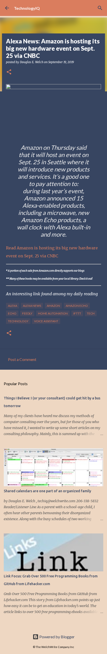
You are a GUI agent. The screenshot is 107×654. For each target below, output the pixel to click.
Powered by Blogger (57, 636)
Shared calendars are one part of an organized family (47, 491)
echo (12, 313)
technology (18, 321)
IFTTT (77, 313)
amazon (53, 306)
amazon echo (77, 306)
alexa (12, 306)
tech (91, 313)
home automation (53, 313)
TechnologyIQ (27, 8)
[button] (9, 72)
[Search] (100, 8)
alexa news (32, 306)
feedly (27, 313)
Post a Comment (22, 359)
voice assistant (46, 321)
